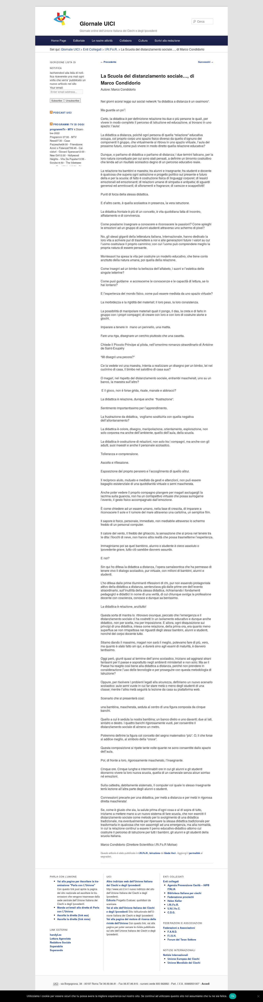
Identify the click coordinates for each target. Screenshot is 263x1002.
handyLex (55, 934)
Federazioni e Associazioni (179, 928)
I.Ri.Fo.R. (143, 853)
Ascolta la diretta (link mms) (73, 919)
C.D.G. (171, 912)
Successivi (205, 62)
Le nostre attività (102, 40)
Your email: (56, 87)
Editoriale (79, 40)
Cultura (142, 40)
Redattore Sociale (60, 942)
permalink (194, 853)
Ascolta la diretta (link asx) (73, 915)
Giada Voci (170, 853)
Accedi (206, 983)
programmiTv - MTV (61, 129)
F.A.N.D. (172, 931)
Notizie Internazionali (175, 955)
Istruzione (154, 853)
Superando (56, 950)
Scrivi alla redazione (167, 40)
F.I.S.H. (172, 935)
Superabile (56, 946)
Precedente (108, 62)
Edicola (111, 900)
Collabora (126, 40)
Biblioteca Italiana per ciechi (184, 893)
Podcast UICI (62, 112)
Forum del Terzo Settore (182, 939)
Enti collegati (171, 881)
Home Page (58, 40)
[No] (258, 996)
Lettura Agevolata (60, 938)
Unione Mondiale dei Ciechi (184, 962)
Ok (233, 996)
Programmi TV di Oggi (68, 124)
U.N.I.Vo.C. (174, 908)
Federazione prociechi (181, 897)
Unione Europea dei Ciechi (183, 959)
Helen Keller (175, 901)
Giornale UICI (97, 23)
